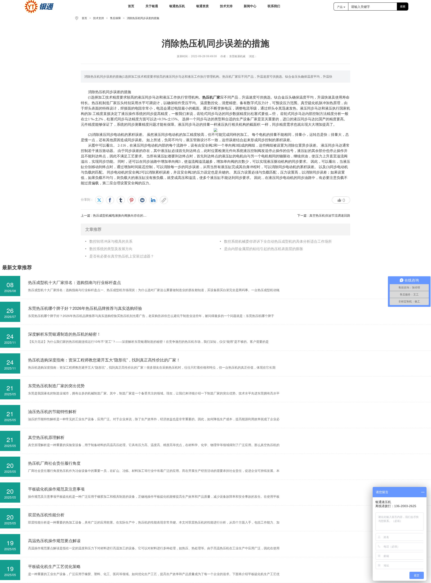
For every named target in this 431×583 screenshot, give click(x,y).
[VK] (142, 200)
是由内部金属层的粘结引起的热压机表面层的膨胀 (263, 249)
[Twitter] (99, 200)
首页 (84, 18)
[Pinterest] (132, 200)
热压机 (100, 91)
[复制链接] (164, 200)
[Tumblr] (121, 200)
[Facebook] (110, 200)
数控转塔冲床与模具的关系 (110, 241)
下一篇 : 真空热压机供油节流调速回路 (323, 215)
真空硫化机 (310, 102)
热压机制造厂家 (104, 102)
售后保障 (115, 18)
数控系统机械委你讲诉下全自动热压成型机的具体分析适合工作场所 (278, 241)
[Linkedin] (153, 200)
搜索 (402, 6)
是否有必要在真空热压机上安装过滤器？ (121, 256)
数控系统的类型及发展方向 (110, 249)
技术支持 (98, 18)
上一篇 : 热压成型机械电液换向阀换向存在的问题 (115, 215)
